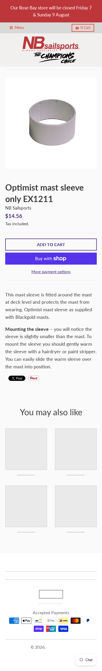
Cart (85, 28)
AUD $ (48, 594)
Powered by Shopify (51, 653)
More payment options (51, 272)
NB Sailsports (18, 208)
